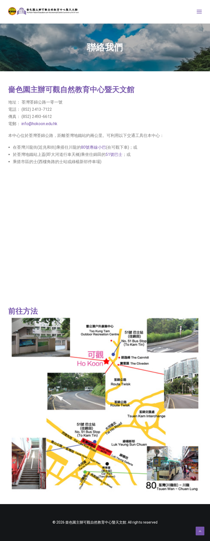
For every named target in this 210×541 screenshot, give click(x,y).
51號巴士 (114, 154)
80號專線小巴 (93, 147)
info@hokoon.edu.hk (39, 123)
